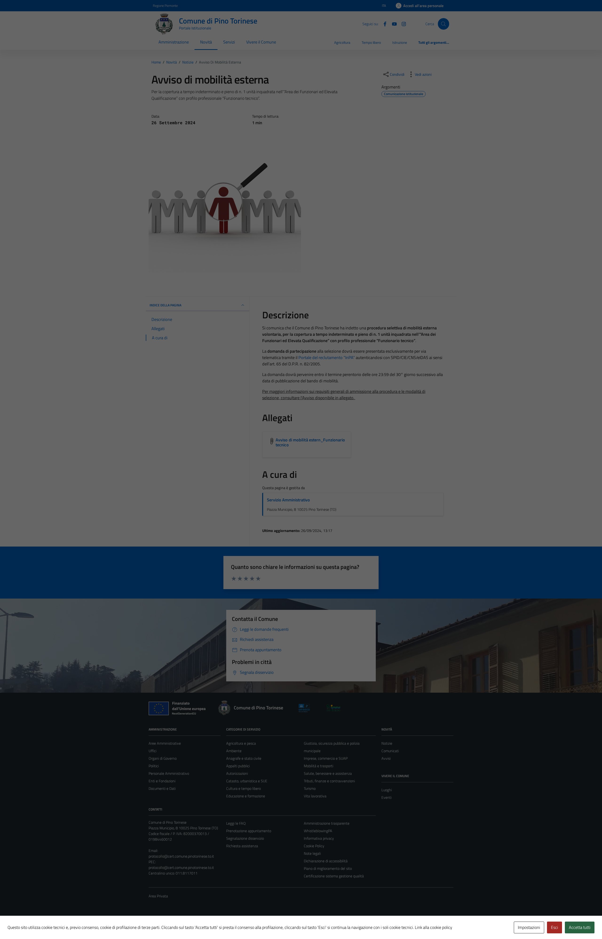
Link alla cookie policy (433, 927)
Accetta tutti (579, 927)
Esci (554, 927)
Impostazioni (529, 927)
